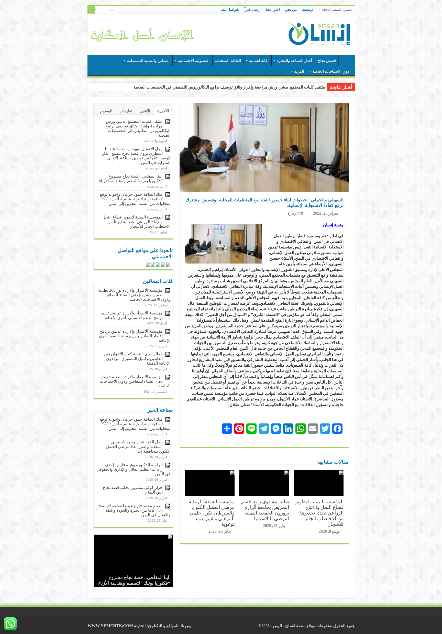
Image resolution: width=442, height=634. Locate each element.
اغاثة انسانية (259, 61)
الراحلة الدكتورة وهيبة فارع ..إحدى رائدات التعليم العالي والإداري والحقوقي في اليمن (133, 469)
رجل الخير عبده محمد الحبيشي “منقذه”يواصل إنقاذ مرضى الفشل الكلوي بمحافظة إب (138, 446)
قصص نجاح (327, 61)
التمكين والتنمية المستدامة (148, 61)
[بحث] (91, 10)
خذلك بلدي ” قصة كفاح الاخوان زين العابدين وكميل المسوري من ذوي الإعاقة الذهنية (137, 358)
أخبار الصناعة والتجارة (294, 61)
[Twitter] (127, 10)
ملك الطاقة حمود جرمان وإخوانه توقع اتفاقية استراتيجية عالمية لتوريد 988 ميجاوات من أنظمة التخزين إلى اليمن (135, 199)
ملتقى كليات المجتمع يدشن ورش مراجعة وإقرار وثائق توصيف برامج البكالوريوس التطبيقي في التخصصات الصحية (137, 128)
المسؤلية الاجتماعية (193, 61)
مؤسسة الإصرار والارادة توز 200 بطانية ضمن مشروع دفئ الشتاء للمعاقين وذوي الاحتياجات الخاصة (134, 295)
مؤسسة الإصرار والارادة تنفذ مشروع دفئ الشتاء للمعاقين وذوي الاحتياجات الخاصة (135, 381)
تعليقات (125, 111)
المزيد (299, 71)
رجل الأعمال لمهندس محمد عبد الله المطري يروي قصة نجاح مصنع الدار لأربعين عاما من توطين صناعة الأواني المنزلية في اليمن (136, 156)
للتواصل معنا (229, 10)
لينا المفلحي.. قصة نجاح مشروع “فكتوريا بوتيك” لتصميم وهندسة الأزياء (131, 178)
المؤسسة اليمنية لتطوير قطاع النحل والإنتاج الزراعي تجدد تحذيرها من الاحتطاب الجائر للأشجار (319, 513)
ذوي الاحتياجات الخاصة (330, 71)
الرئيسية (308, 10)
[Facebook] (132, 10)
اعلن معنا (273, 10)
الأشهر (144, 111)
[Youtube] (122, 10)
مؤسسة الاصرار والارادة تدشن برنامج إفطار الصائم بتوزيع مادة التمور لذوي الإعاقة (134, 336)
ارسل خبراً (253, 10)
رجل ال (318, 87)
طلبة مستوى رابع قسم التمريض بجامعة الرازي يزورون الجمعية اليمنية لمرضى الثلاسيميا (265, 510)
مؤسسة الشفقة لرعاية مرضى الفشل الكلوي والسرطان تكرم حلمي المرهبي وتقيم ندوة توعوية (212, 513)
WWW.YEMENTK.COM (110, 626)
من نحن (291, 10)
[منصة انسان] (319, 33)
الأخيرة (163, 111)
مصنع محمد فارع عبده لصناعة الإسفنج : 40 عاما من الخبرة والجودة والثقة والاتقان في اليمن (133, 510)
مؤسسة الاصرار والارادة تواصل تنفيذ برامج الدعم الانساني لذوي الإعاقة (132, 315)
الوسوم (106, 111)
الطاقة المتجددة (228, 61)
